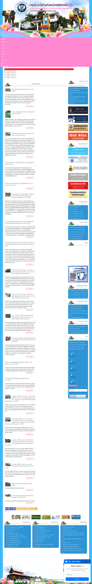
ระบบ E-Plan (10, 531)
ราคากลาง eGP (74, 209)
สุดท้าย (36, 508)
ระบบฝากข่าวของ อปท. (12, 546)
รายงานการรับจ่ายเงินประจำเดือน (77, 230)
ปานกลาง (73, 367)
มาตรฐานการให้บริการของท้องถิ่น (42, 531)
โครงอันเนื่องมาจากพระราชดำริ (70, 531)
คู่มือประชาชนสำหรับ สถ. (40, 529)
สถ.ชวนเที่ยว (38, 546)
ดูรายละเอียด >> (30, 106)
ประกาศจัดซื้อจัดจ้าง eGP (76, 211)
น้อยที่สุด (73, 380)
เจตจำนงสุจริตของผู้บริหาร (76, 306)
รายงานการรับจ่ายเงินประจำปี (76, 234)
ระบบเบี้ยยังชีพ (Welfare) (13, 539)
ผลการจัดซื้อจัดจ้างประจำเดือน (77, 214)
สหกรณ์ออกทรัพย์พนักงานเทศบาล (42, 537)
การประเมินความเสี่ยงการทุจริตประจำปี (78, 311)
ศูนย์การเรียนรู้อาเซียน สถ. (41, 527)
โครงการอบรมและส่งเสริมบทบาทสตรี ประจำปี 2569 (23, 90)
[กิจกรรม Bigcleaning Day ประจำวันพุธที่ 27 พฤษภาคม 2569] (8, 117)
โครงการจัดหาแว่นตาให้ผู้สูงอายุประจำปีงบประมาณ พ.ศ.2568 (17, 379)
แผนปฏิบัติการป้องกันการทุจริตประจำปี (78, 291)
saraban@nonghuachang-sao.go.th (72, 583)
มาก (71, 360)
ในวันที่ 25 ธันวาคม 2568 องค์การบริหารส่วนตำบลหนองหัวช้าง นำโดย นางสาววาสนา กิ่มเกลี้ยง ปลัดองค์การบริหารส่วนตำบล (23, 272)
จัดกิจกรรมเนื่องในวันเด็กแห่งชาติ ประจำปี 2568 (22, 484)
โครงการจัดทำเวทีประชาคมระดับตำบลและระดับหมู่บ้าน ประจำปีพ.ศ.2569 (23, 134)
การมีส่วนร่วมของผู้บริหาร (76, 308)
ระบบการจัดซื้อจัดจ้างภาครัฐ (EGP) (15, 527)
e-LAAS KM (38, 542)
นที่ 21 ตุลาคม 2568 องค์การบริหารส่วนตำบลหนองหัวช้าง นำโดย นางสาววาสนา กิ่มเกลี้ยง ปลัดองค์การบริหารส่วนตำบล (22, 317)
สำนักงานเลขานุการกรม (68, 527)
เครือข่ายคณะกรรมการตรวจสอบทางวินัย (44, 544)
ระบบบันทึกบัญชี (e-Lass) (13, 529)
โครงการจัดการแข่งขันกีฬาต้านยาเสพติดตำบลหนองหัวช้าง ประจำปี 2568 (23, 496)
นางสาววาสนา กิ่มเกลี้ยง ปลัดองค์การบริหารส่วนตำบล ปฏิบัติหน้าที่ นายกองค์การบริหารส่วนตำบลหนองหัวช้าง (23, 339)
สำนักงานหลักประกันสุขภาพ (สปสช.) (15, 535)
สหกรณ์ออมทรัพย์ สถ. (40, 533)
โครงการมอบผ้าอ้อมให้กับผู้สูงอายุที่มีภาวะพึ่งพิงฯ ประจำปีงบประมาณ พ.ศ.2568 (18, 363)
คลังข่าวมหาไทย (66, 542)
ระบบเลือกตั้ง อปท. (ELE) (13, 544)
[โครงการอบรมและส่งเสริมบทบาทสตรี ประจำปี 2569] (8, 91)
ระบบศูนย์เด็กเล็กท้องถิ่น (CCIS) (14, 542)
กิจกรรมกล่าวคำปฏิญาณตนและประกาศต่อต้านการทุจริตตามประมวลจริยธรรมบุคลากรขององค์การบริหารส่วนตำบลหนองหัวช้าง (19, 244)
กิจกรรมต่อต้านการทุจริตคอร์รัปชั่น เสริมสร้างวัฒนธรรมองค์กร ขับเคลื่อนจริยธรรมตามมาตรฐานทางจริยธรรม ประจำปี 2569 (23, 196)
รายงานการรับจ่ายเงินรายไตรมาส (77, 232)
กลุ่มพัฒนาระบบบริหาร (40, 539)
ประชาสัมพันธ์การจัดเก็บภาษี (76, 236)
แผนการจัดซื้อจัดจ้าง (75, 207)
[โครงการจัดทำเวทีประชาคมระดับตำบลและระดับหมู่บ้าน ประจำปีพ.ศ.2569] (8, 136)
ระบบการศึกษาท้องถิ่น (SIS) (13, 541)
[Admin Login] (85, 571)
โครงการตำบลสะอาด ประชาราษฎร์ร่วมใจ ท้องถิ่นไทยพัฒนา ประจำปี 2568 (19, 163)
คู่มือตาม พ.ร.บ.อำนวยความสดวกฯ (71, 544)
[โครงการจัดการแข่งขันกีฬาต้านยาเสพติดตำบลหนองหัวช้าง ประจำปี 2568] (8, 496)
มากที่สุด (72, 353)
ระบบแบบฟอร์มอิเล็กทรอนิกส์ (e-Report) (16, 537)
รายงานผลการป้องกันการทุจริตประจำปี (79, 297)
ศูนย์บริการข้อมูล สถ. (40, 541)
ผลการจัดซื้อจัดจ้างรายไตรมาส (77, 216)
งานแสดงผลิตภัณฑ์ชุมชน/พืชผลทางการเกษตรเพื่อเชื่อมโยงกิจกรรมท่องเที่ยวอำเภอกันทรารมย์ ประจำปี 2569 (19, 222)
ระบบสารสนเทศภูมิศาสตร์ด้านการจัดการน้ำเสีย (73, 533)
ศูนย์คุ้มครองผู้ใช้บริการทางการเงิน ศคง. (72, 548)
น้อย (72, 373)
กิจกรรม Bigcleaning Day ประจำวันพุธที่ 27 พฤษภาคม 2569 (23, 113)
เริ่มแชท (77, 579)
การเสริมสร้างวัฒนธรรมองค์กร (77, 317)
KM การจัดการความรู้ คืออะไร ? (77, 86)
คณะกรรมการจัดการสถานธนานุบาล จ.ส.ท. (45, 535)
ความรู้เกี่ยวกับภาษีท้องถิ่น (76, 239)
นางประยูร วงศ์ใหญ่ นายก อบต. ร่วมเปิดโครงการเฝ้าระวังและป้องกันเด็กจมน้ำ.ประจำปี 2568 (19, 466)
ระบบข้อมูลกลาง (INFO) (12, 533)
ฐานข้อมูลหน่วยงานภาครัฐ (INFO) (70, 546)
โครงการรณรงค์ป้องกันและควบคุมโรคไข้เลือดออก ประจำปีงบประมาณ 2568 (19, 184)
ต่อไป (32, 508)
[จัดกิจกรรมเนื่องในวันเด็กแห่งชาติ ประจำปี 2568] (8, 486)
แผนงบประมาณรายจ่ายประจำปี (77, 227)
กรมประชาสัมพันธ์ (67, 529)
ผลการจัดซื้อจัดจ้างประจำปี (76, 218)
